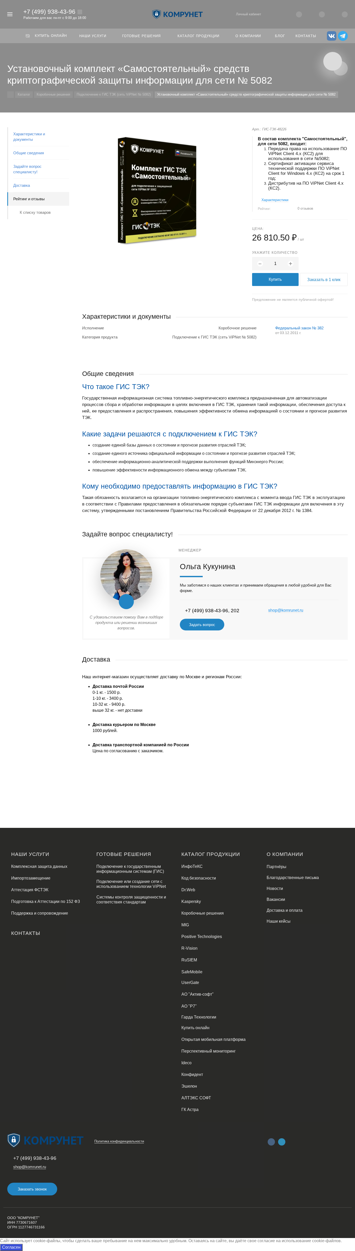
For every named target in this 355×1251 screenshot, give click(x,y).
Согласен (11, 1247)
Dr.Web (188, 890)
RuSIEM (189, 960)
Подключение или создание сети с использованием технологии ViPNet (131, 884)
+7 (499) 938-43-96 (49, 11)
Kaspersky (191, 901)
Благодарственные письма (293, 877)
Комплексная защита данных (39, 866)
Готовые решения (123, 854)
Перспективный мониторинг (208, 1051)
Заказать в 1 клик (323, 279)
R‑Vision (189, 948)
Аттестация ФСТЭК (29, 890)
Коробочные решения (202, 913)
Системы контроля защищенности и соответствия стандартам (131, 899)
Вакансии (276, 899)
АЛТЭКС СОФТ (196, 1098)
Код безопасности (198, 878)
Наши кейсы (279, 921)
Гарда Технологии (198, 1017)
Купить (275, 279)
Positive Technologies (201, 936)
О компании (285, 854)
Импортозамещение (30, 878)
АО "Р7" (189, 1006)
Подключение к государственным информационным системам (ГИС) (130, 869)
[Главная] (10, 94)
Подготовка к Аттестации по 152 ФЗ (45, 901)
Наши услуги (30, 854)
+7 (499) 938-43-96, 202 (212, 610)
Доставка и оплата (285, 910)
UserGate (190, 982)
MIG (185, 925)
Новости (275, 888)
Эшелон (189, 1086)
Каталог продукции (210, 854)
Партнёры (276, 866)
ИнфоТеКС (192, 866)
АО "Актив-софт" (197, 994)
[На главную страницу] (177, 14)
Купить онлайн (195, 1028)
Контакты (25, 933)
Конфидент (192, 1074)
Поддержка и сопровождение (39, 913)
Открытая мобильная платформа (213, 1039)
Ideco (186, 1063)
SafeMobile (191, 972)
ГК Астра (190, 1109)
